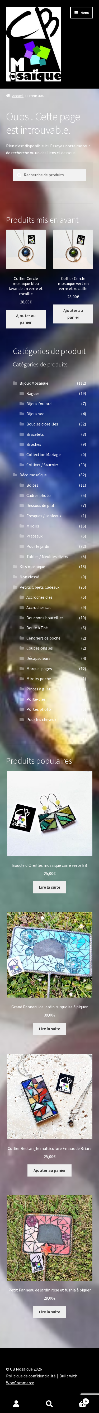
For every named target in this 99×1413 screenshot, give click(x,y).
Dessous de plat (40, 505)
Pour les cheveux (41, 719)
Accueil (17, 95)
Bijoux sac (35, 413)
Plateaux (34, 536)
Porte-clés (36, 699)
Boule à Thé (37, 627)
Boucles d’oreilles (42, 424)
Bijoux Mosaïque (34, 383)
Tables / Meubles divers (47, 556)
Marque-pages (39, 668)
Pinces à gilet (38, 688)
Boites (32, 485)
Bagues (33, 393)
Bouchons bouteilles (45, 617)
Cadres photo (38, 495)
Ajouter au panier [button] (26, 319)
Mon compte (16, 1404)
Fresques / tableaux (43, 515)
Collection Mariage (43, 454)
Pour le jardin (38, 546)
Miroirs (32, 526)
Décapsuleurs (38, 658)
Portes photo (38, 709)
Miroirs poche (38, 678)
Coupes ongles (39, 648)
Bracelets (35, 434)
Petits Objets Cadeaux (39, 587)
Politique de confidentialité (31, 1375)
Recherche (49, 1404)
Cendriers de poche (43, 638)
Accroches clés (39, 597)
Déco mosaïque (33, 474)
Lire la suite (49, 887)
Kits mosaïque (32, 566)
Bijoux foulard (38, 403)
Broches (33, 444)
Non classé (29, 576)
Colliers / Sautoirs (42, 464)
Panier (76, 1399)
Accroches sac (38, 607)
